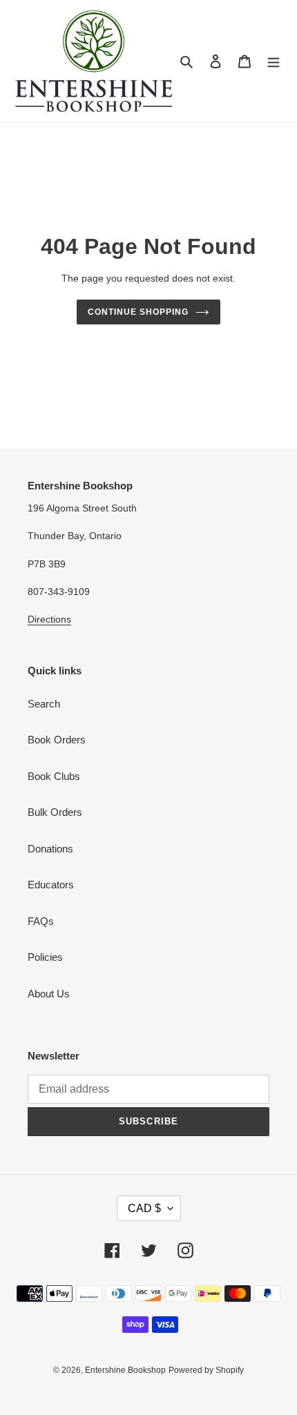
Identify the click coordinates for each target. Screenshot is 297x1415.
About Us (49, 993)
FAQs (41, 921)
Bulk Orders (55, 812)
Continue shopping (138, 312)
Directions (49, 619)
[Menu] (273, 61)
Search (44, 704)
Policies (45, 957)
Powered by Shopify (206, 1370)
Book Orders (57, 739)
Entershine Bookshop (125, 1370)
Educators (51, 884)
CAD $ (144, 1208)
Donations (50, 849)
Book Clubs (54, 776)
